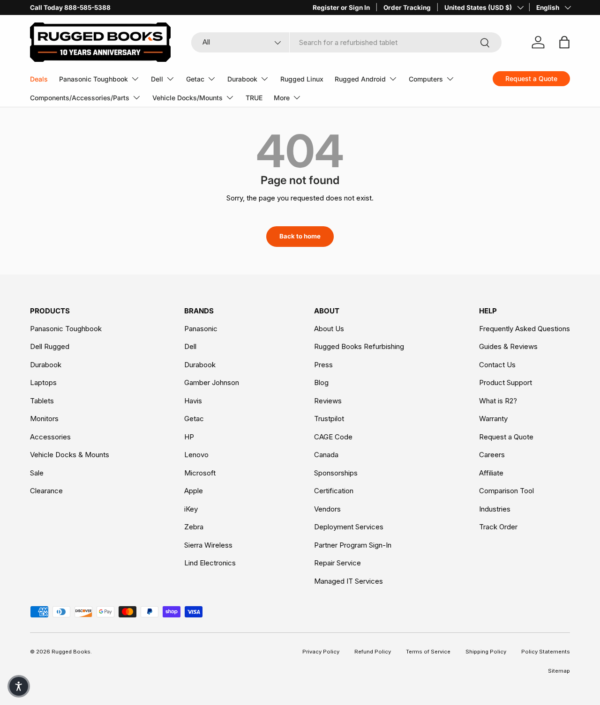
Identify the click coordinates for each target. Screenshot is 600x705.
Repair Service (337, 562)
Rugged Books (71, 651)
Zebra (193, 526)
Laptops (43, 382)
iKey (191, 509)
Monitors (44, 418)
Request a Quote (506, 436)
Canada (326, 454)
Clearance (46, 490)
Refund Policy (372, 651)
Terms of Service (428, 651)
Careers (492, 454)
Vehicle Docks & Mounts (69, 454)
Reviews (328, 400)
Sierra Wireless (208, 545)
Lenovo (196, 454)
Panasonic (201, 328)
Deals (39, 79)
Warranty (493, 418)
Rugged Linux (301, 79)
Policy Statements (545, 651)
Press (323, 364)
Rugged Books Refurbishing (359, 346)
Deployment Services (348, 526)
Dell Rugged (49, 346)
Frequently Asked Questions (524, 328)
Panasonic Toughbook (93, 79)
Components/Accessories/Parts (79, 98)
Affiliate (491, 472)
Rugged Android (360, 79)
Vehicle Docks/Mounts (187, 98)
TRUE (254, 98)
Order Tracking (407, 7)
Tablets (42, 400)
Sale (37, 472)
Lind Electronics (210, 562)
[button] (19, 686)
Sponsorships (336, 472)
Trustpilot (329, 418)
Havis (193, 400)
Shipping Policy (485, 651)
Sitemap (559, 671)
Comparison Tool (506, 490)
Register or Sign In (341, 7)
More (282, 98)
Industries (494, 509)
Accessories (50, 436)
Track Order (498, 526)
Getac (195, 79)
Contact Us (497, 364)
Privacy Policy (320, 651)
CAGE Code (333, 436)
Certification (333, 490)
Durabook (242, 79)
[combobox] (346, 42)
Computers (426, 79)
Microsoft (200, 472)
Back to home (300, 236)
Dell (157, 79)
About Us (329, 328)
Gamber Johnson (211, 382)
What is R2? (498, 400)
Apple (193, 490)
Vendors (327, 509)
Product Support (505, 382)
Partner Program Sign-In (352, 545)
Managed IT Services (348, 581)
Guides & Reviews (508, 346)
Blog (321, 382)
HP (189, 436)
